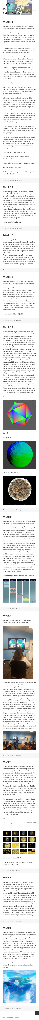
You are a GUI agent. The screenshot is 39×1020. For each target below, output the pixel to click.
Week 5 (7, 927)
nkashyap (19, 180)
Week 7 (7, 761)
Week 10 (8, 327)
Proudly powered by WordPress (11, 1017)
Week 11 (8, 276)
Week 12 (8, 235)
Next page (37, 1013)
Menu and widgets (34, 10)
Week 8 (7, 615)
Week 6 (7, 877)
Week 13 (8, 187)
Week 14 (8, 21)
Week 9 (7, 516)
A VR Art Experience (13, 13)
